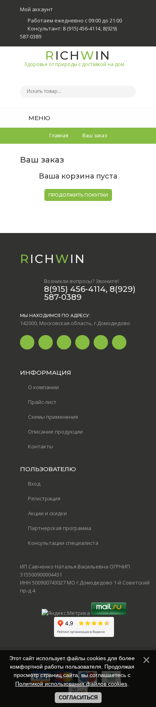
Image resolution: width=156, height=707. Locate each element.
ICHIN (74, 58)
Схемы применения (53, 416)
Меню (38, 118)
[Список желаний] (117, 118)
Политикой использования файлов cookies (71, 684)
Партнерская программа (59, 528)
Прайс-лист (42, 402)
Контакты (40, 446)
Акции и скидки (47, 513)
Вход (34, 483)
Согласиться (78, 698)
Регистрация (44, 498)
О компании (43, 387)
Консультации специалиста (63, 542)
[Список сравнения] (133, 118)
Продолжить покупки (78, 195)
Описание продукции (55, 431)
